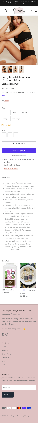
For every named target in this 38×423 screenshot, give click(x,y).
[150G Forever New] (10, 275)
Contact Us (5, 357)
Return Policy (6, 354)
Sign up (7, 395)
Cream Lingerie (11, 416)
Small (14, 112)
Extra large (16, 119)
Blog (3, 361)
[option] (19, 40)
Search (4, 346)
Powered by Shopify (23, 416)
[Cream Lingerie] (19, 11)
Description (6, 177)
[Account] (31, 10)
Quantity (5, 130)
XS (5, 112)
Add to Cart (19, 144)
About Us (5, 350)
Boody (6, 100)
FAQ (3, 365)
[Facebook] (3, 334)
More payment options (19, 155)
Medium (24, 112)
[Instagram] (6, 334)
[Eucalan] (28, 275)
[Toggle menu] (2, 10)
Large (5, 119)
